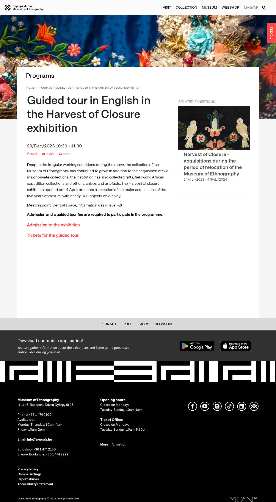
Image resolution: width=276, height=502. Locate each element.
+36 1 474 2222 (57, 454)
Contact (110, 324)
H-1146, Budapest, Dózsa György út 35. (45, 405)
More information (113, 444)
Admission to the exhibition (53, 225)
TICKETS (272, 33)
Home (30, 87)
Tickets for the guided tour (52, 235)
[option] (214, 147)
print (66, 154)
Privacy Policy (28, 469)
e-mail (50, 154)
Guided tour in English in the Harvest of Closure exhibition (98, 87)
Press (129, 324)
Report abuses (28, 479)
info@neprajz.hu (39, 439)
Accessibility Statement (35, 484)
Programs (45, 87)
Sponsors (164, 324)
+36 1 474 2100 (40, 415)
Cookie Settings (29, 474)
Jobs (144, 324)
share (34, 154)
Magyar (251, 7)
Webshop (230, 7)
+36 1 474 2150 (44, 449)
